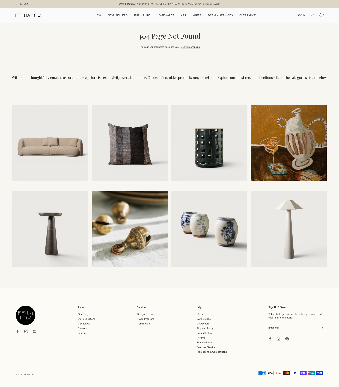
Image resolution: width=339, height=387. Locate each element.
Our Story (83, 314)
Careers (82, 328)
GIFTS (197, 15)
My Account (203, 323)
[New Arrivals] (130, 143)
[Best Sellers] (50, 143)
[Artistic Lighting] (289, 229)
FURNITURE (142, 15)
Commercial (143, 323)
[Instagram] (26, 331)
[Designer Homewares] (289, 143)
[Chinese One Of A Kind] (209, 229)
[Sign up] (321, 328)
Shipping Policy (205, 328)
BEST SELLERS (118, 15)
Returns (201, 337)
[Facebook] (17, 331)
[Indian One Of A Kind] (130, 229)
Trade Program (145, 319)
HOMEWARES (165, 15)
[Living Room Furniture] (50, 229)
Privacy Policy (204, 342)
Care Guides (204, 319)
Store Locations (86, 319)
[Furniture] (209, 143)
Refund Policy (204, 333)
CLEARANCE (247, 15)
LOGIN (301, 15)
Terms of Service (206, 347)
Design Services (146, 314)
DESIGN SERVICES (220, 15)
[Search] (312, 15)
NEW (98, 15)
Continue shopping (190, 47)
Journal (82, 333)
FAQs (200, 314)
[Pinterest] (34, 331)
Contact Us (84, 323)
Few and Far (28, 375)
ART (183, 15)
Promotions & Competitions (212, 352)
